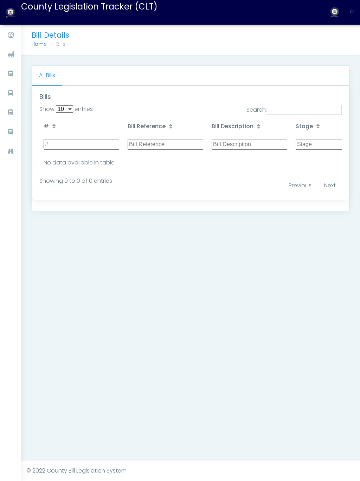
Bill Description (232, 126)
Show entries (66, 109)
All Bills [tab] (47, 75)
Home (39, 44)
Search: (256, 110)
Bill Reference (147, 126)
